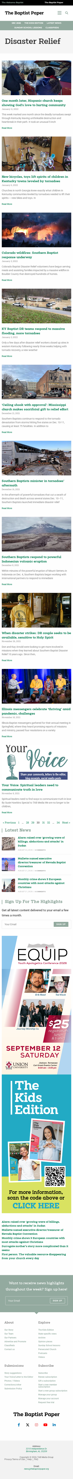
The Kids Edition (33, 23)
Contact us (9, 1349)
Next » (66, 822)
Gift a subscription (47, 1381)
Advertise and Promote (15, 1341)
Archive (41, 1337)
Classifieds (52, 28)
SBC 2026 (16, 23)
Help (29, 1459)
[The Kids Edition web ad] (36, 1143)
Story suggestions (13, 1373)
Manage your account (48, 1398)
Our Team (8, 1334)
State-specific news (47, 1334)
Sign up (61, 924)
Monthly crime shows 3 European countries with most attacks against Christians (41, 883)
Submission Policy (13, 1388)
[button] (66, 13)
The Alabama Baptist (12, 2)
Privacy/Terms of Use (14, 1459)
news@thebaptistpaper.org (36, 1469)
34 (58, 822)
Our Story (8, 1330)
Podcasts (42, 1353)
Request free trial (46, 1402)
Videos (41, 1357)
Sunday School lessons (49, 1345)
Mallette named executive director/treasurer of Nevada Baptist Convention (42, 862)
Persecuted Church (47, 1349)
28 (27, 822)
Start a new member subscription (47, 1385)
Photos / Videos (12, 1381)
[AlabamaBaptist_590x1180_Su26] (36, 1005)
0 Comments (40, 850)
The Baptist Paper (54, 2)
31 (43, 822)
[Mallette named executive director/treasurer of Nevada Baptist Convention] (8, 864)
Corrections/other (12, 1384)
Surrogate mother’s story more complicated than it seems (35, 1248)
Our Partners (10, 1337)
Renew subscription (47, 1377)
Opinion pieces (45, 1341)
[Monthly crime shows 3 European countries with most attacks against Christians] (8, 885)
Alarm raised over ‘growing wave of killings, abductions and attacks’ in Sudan (41, 842)
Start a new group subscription (52, 1391)
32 (48, 822)
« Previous (9, 822)
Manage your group (47, 1394)
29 (32, 822)
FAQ (36, 1459)
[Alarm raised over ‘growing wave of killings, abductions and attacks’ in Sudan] (8, 843)
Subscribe (43, 1373)
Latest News (54, 23)
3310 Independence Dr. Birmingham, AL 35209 (36, 1450)
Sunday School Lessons (28, 28)
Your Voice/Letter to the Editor (18, 1377)
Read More (7, 128)
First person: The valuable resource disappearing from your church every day (34, 1256)
